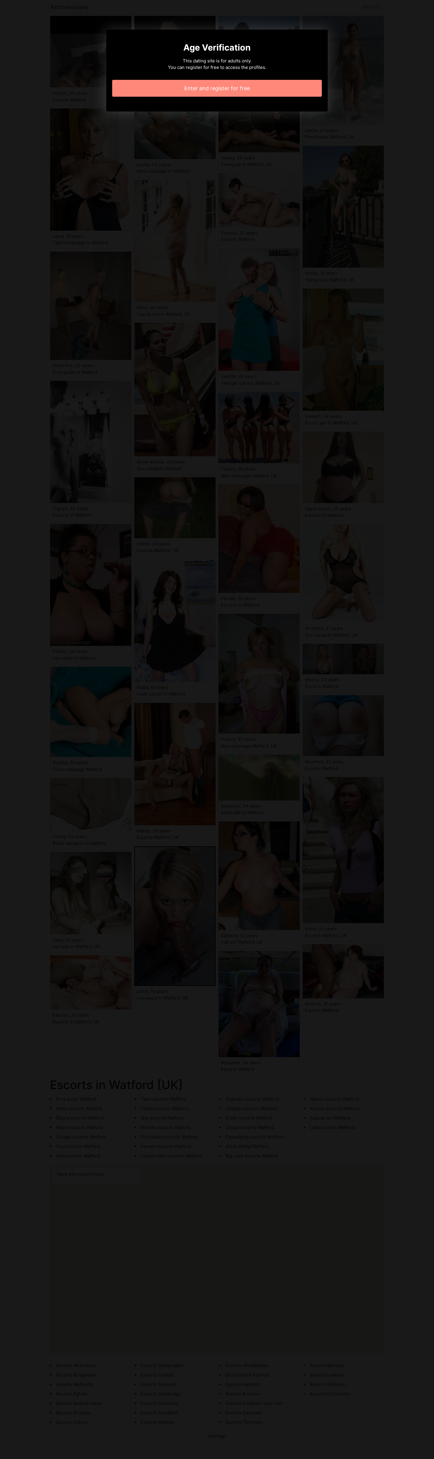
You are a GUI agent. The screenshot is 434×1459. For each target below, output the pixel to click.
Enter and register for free (217, 88)
